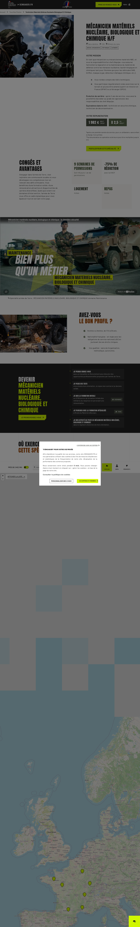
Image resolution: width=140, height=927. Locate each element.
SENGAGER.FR (89, 454)
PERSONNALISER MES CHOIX (61, 481)
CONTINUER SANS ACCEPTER (87, 445)
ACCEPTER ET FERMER (87, 481)
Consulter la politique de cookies (56, 475)
